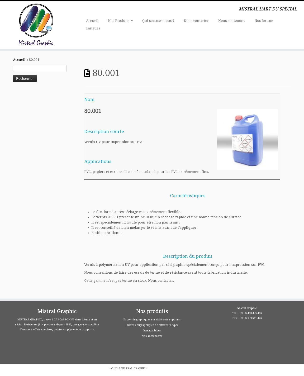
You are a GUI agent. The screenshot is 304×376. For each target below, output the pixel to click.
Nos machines (152, 330)
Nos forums (264, 21)
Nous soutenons (231, 21)
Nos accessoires (152, 336)
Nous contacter (196, 21)
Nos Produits (119, 21)
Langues (93, 28)
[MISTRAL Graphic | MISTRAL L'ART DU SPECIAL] (35, 25)
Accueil (92, 21)
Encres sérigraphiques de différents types (152, 325)
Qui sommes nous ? (158, 21)
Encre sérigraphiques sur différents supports (152, 319)
